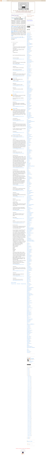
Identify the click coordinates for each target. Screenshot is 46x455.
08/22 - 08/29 (29, 397)
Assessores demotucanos (30, 195)
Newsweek (28, 285)
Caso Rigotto (28, 211)
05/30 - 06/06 (29, 411)
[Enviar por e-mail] (11, 39)
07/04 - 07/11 (29, 405)
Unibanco (28, 176)
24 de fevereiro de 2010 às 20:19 (18, 106)
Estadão (28, 58)
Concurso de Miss (29, 214)
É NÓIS (28, 131)
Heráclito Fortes (29, 152)
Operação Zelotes (29, 289)
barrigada (28, 180)
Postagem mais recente (13, 283)
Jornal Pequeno (28, 263)
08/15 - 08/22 (29, 398)
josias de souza (28, 128)
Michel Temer (28, 277)
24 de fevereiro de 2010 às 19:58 (18, 85)
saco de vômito (28, 184)
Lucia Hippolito (29, 267)
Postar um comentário (13, 282)
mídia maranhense (29, 183)
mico (27, 349)
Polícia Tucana (28, 75)
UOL (27, 175)
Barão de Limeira (29, 198)
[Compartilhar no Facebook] (13, 39)
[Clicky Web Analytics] (23, 453)
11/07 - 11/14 (29, 384)
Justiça (27, 73)
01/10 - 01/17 (29, 434)
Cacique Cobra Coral (29, 208)
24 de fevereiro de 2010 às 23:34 (18, 148)
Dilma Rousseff (28, 59)
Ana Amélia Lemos (29, 72)
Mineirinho (28, 278)
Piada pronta (28, 298)
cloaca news (28, 64)
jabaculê (28, 345)
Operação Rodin (29, 288)
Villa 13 (28, 335)
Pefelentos (28, 297)
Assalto (28, 194)
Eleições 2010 (28, 34)
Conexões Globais (29, 215)
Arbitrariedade (28, 193)
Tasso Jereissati (28, 328)
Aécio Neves (28, 65)
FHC (27, 111)
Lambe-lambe (28, 264)
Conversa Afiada (29, 219)
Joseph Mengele (29, 116)
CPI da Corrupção (29, 138)
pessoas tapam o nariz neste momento (23, 448)
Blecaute (28, 201)
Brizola (28, 203)
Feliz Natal (28, 145)
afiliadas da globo (29, 105)
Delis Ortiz (28, 225)
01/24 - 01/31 (29, 432)
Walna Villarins (28, 336)
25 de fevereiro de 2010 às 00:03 (18, 153)
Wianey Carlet (28, 337)
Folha (27, 40)
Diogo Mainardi (29, 142)
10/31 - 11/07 (29, 385)
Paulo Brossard (28, 120)
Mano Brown (28, 272)
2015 (28, 369)
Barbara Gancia (29, 197)
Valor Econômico (29, 177)
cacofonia (28, 342)
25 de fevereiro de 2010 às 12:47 (18, 210)
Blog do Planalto (29, 108)
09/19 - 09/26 (29, 392)
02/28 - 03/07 (29, 426)
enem (27, 344)
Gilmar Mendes (28, 70)
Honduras (28, 153)
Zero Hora (15, 38)
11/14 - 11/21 (29, 383)
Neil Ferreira (28, 283)
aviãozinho (28, 339)
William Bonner (29, 338)
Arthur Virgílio (28, 99)
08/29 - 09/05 (29, 396)
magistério (28, 57)
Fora (27, 146)
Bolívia (28, 202)
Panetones (28, 292)
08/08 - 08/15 (29, 399)
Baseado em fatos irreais (29, 199)
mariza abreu (28, 182)
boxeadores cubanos (29, 127)
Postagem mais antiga (23, 283)
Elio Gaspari (28, 144)
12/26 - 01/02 (29, 376)
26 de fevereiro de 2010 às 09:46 (18, 270)
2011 (28, 374)
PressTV (28, 304)
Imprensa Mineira (29, 115)
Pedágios (28, 296)
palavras (28, 350)
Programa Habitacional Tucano (30, 121)
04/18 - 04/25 (29, 418)
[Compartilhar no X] (12, 39)
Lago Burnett (28, 155)
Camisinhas (28, 209)
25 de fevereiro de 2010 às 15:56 (18, 218)
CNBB (28, 137)
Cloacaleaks (28, 109)
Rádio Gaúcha (28, 103)
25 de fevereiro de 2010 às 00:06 (18, 167)
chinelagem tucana (29, 38)
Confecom (28, 216)
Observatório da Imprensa (30, 287)
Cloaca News (32, 358)
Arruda (28, 107)
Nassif (27, 282)
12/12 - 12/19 (29, 378)
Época (27, 132)
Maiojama (28, 156)
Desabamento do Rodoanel (30, 227)
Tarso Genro (28, 97)
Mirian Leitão (28, 279)
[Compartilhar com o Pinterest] (14, 39)
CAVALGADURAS (29, 136)
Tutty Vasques (28, 333)
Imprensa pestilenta (29, 43)
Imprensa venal (28, 51)
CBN (27, 206)
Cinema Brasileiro (29, 68)
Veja (27, 53)
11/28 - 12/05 (29, 381)
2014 (28, 370)
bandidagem (28, 49)
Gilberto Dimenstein (29, 150)
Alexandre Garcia (29, 134)
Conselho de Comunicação (30, 217)
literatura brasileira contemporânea (31, 347)
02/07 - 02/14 (29, 429)
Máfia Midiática (29, 74)
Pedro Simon (28, 295)
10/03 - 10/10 (29, 390)
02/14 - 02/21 (29, 428)
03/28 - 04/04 (29, 421)
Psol (27, 308)
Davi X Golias (28, 224)
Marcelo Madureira (29, 157)
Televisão (28, 329)
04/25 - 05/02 (29, 417)
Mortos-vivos (28, 280)
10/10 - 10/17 (29, 389)
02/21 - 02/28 (29, 427)
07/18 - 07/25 (29, 403)
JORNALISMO (29, 55)
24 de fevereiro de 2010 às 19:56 (18, 81)
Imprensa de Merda (29, 44)
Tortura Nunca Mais (29, 330)
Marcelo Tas (28, 274)
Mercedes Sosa (28, 276)
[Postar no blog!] (12, 39)
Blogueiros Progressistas (29, 61)
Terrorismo (28, 125)
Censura (28, 67)
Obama (28, 286)
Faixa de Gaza (28, 112)
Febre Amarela (28, 113)
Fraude (28, 148)
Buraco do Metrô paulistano (30, 204)
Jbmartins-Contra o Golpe (16, 134)
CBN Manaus (28, 207)
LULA (28, 63)
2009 (28, 437)
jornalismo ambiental (29, 346)
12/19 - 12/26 (29, 377)
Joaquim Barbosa (29, 261)
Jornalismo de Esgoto (18, 37)
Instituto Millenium (29, 260)
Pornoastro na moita (29, 302)
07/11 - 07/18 (29, 404)
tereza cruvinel (28, 186)
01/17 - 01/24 (29, 433)
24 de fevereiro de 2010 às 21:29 (18, 132)
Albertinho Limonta (29, 190)
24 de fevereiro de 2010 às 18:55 (18, 64)
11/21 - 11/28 (29, 382)
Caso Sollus (28, 140)
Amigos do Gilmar (29, 98)
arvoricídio (28, 179)
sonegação (28, 130)
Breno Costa (28, 135)
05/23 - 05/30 (29, 412)
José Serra (28, 33)
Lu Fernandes (28, 266)
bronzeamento (28, 340)
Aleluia (28, 133)
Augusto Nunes (29, 196)
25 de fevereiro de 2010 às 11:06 (18, 196)
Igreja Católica (28, 114)
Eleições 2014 (28, 62)
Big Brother (28, 200)
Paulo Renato (28, 48)
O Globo (28, 56)
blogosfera (28, 54)
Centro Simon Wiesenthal (30, 212)
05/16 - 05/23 (29, 413)
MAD (27, 271)
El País (28, 143)
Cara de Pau (28, 139)
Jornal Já (28, 262)
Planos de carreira (29, 300)
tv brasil (28, 187)
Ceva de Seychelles (29, 213)
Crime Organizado (29, 222)
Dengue (28, 226)
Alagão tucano (28, 106)
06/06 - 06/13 (29, 410)
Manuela (28, 273)
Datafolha (28, 223)
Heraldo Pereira (29, 94)
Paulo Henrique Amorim (30, 294)
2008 (28, 438)
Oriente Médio (28, 96)
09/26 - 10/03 (29, 391)
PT (27, 119)
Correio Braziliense (29, 220)
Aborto (28, 189)
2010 (28, 375)
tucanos (28, 42)
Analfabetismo (28, 47)
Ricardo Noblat (28, 69)
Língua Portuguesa (29, 270)
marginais (28, 181)
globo (27, 45)
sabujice (28, 129)
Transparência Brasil (29, 332)
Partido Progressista (29, 293)
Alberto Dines (28, 191)
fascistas (28, 52)
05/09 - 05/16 (29, 414)
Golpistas (28, 101)
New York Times (29, 284)
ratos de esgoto (28, 351)
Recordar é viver (29, 309)
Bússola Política (29, 205)
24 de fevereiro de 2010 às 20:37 (18, 116)
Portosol (28, 303)
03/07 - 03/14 (29, 425)
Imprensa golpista (29, 36)
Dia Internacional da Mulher (30, 228)
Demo (27, 110)
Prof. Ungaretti (28, 305)
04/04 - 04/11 (29, 420)
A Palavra (28, 188)
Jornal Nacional (29, 95)
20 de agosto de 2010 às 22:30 (18, 280)
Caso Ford (28, 210)
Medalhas (28, 275)
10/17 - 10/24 (29, 388)
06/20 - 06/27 (29, 407)
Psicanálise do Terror (29, 307)
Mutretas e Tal (28, 281)
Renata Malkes (28, 122)
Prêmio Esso (28, 306)
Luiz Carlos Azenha (29, 268)
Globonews (28, 100)
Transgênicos (28, 331)
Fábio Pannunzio (29, 149)
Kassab (28, 154)
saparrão (28, 185)
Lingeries (28, 265)
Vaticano (28, 334)
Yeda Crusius (28, 37)
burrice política (28, 341)
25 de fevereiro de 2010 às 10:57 (18, 190)
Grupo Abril (28, 151)
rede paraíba (28, 352)
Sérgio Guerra (28, 124)
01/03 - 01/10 (29, 435)
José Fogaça (28, 71)
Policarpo (28, 301)
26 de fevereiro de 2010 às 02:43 (18, 264)
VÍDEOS (28, 104)
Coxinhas (28, 221)
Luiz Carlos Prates (29, 269)
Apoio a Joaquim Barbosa (30, 192)
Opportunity (28, 290)
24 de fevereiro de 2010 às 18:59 (18, 70)
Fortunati (28, 147)
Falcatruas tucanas (29, 60)
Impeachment (28, 258)
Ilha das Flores (28, 257)
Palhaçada (28, 102)
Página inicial (18, 283)
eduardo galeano (29, 343)
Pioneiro (28, 299)
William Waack (28, 126)
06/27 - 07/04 (29, 406)
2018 (28, 368)
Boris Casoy (28, 66)
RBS (27, 41)
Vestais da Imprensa (29, 178)
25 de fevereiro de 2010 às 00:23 (18, 185)
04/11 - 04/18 (29, 419)
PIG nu (28, 291)
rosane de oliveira (29, 50)
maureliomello (14, 108)
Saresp (27, 123)
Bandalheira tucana (29, 39)
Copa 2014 (28, 141)
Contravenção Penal (29, 218)
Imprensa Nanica (29, 259)
